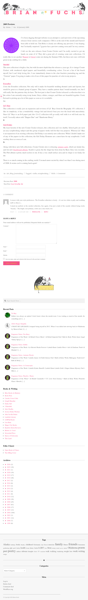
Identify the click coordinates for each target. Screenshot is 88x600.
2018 (8, 478)
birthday (13, 545)
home (27, 548)
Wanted (25, 57)
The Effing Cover (10, 453)
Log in (5, 581)
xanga (5, 554)
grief (14, 548)
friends (73, 544)
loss (46, 548)
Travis (35, 551)
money (54, 548)
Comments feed (8, 586)
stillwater (24, 551)
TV (39, 551)
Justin (36, 548)
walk (47, 551)
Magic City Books (11, 425)
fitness (66, 544)
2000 (8, 520)
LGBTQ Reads (10, 420)
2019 (8, 475)
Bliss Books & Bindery (12, 393)
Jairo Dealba (9, 409)
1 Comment (60, 173)
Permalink (36, 212)
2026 (8, 464)
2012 (8, 491)
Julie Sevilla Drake (11, 414)
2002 (8, 515)
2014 (8, 488)
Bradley (23, 545)
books (18, 544)
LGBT (41, 547)
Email (5, 251)
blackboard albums (20, 149)
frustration (81, 545)
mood (57, 548)
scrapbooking (43, 173)
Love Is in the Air (17, 184)
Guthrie (18, 548)
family (59, 544)
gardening (6, 548)
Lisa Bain (8, 422)
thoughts (30, 551)
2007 (8, 504)
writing (81, 551)
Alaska (6, 544)
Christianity (36, 545)
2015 (8, 486)
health (23, 547)
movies (61, 548)
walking (53, 551)
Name (5, 247)
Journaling (18, 173)
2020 (8, 472)
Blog (11, 173)
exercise (51, 544)
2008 (15, 181)
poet (5, 551)
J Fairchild (8, 406)
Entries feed (7, 584)
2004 (8, 512)
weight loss (68, 551)
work (75, 551)
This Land (8, 438)
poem (81, 547)
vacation (42, 551)
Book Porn (8, 396)
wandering (60, 551)
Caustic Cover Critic (11, 398)
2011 (8, 494)
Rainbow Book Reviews (13, 428)
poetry (12, 551)
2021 (8, 470)
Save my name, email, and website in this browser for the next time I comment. (26, 259)
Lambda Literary (10, 417)
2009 (8, 499)
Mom (49, 548)
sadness (18, 551)
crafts (35, 173)
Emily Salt (8, 404)
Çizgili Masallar (10, 401)
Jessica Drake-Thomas (12, 412)
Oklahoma (73, 547)
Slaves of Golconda (11, 436)
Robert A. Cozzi (10, 430)
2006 (8, 507)
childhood (29, 544)
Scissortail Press (10, 433)
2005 (8, 510)
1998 (8, 523)
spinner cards (63, 147)
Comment (6, 226)
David (46, 545)
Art (8, 173)
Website (5, 255)
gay (11, 548)
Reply (46, 212)
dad (42, 545)
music (65, 548)
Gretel (33, 57)
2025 (8, 467)
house (32, 548)
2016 (8, 483)
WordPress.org (8, 589)
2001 (8, 518)
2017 (8, 480)
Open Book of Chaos (12, 450)
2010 (8, 496)
